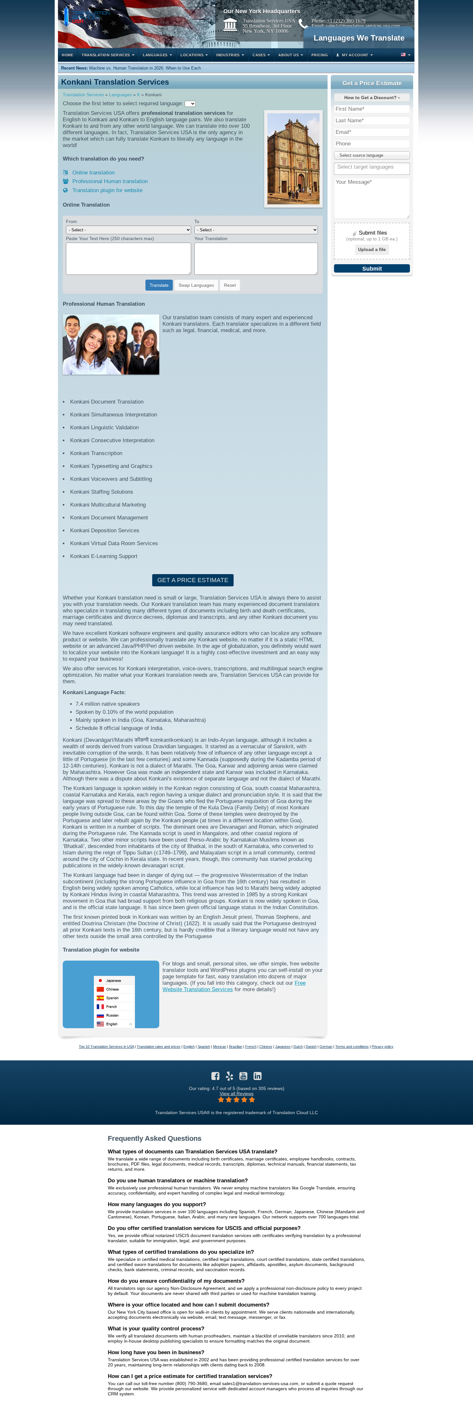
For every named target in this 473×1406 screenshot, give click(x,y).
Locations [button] (192, 55)
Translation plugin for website (107, 190)
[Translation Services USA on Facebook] (215, 1077)
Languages (120, 94)
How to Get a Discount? (371, 97)
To (196, 221)
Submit (372, 268)
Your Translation (210, 238)
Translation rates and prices (159, 1046)
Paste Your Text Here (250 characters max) (110, 238)
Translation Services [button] (106, 55)
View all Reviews (237, 1093)
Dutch (298, 1046)
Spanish (204, 1046)
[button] (405, 55)
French (250, 1046)
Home (67, 55)
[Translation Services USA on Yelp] (230, 1077)
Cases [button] (259, 55)
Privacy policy (383, 1046)
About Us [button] (288, 55)
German (326, 1046)
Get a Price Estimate (192, 580)
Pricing (319, 55)
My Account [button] (355, 55)
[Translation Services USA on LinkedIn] (258, 1077)
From (71, 221)
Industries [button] (228, 55)
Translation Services (83, 94)
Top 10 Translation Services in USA (106, 1046)
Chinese (265, 1046)
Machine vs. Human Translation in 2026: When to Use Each (145, 68)
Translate (159, 285)
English (189, 1046)
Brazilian (235, 1046)
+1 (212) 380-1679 (346, 20)
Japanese (283, 1046)
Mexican (219, 1046)
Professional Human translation (109, 181)
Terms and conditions (352, 1046)
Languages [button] (155, 55)
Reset (230, 285)
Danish (311, 1046)
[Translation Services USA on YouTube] (243, 1077)
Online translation (93, 173)
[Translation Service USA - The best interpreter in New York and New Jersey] (85, 15)
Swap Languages (196, 285)
